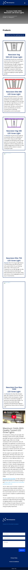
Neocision (8, 59)
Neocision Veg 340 (14, 131)
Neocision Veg (14, 54)
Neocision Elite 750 (14, 258)
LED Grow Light (14, 94)
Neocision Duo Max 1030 (14, 388)
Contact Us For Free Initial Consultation (11, 524)
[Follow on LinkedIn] (7, 528)
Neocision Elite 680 (14, 91)
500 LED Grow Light (14, 57)
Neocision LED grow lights (9, 478)
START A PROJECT (8, 17)
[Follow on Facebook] (4, 528)
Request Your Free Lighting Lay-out (15, 35)
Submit (22, 550)
